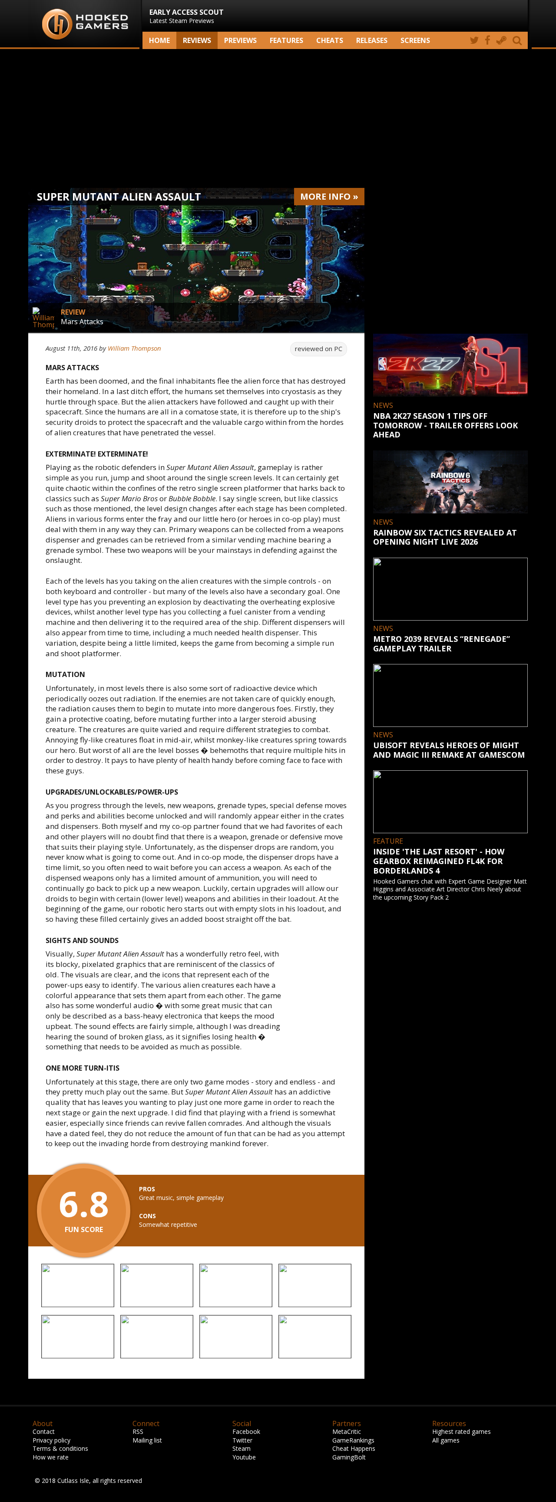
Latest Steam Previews (186, 16)
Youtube (244, 1457)
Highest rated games (461, 1431)
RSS (137, 1431)
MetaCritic (346, 1431)
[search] (519, 40)
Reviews (197, 40)
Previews (240, 40)
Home (159, 40)
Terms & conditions (60, 1448)
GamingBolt (349, 1457)
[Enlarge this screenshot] (77, 1286)
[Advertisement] (278, 118)
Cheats (329, 40)
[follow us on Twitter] (474, 40)
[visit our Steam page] (501, 40)
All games (446, 1440)
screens (415, 40)
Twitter (242, 1440)
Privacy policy (51, 1440)
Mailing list (147, 1440)
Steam (241, 1448)
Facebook (246, 1431)
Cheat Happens (353, 1448)
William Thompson (134, 348)
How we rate (51, 1457)
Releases (371, 40)
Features (286, 40)
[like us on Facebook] (487, 40)
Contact (44, 1431)
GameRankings (353, 1440)
